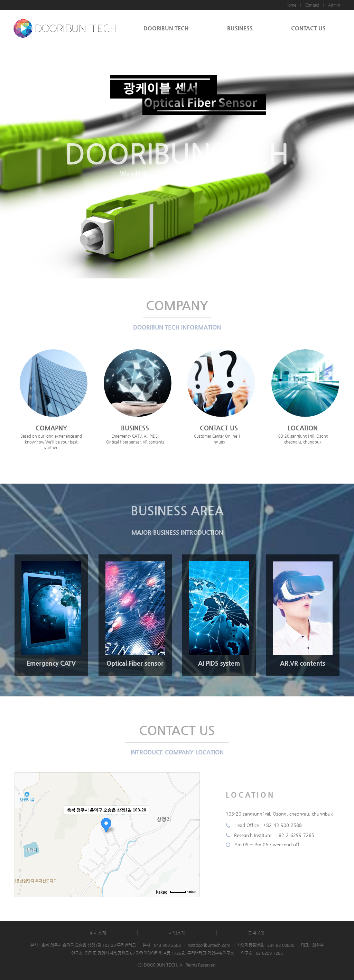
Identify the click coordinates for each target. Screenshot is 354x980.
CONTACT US (308, 28)
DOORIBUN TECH (166, 28)
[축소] (191, 833)
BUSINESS (240, 28)
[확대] (191, 822)
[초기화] (191, 847)
